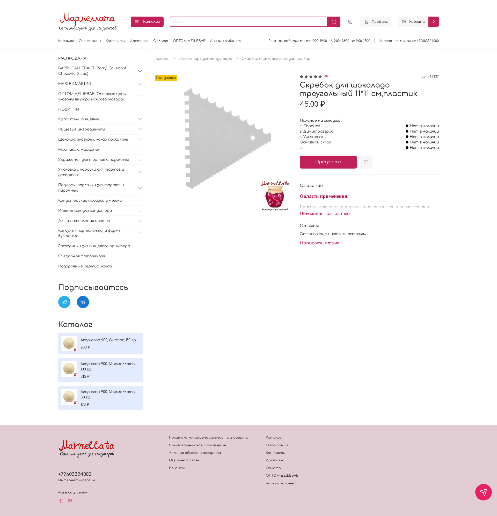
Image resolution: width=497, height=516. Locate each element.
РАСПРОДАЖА (72, 58)
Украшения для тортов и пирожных (93, 160)
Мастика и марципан (79, 149)
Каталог (151, 22)
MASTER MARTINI (74, 84)
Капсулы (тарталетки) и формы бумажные (89, 233)
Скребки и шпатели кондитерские (276, 59)
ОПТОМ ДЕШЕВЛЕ (189, 41)
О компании (90, 41)
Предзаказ (328, 161)
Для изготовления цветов (84, 221)
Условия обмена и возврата (195, 453)
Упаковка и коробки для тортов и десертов (91, 172)
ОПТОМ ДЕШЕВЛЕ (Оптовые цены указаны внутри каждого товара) (92, 96)
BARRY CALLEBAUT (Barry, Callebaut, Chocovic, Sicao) (92, 71)
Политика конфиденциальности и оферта (208, 437)
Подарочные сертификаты (85, 266)
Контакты (115, 41)
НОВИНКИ (68, 109)
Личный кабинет (225, 41)
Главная (161, 59)
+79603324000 (74, 474)
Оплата (160, 41)
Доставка (139, 41)
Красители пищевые (78, 119)
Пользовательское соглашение (197, 445)
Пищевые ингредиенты (81, 129)
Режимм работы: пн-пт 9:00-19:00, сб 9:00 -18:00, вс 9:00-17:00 (319, 41)
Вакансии (178, 468)
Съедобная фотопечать (82, 256)
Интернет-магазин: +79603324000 (408, 41)
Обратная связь (184, 460)
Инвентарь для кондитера (205, 59)
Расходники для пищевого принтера (94, 246)
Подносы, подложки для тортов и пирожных (91, 187)
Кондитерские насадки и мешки (90, 200)
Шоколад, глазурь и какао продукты (93, 139)
